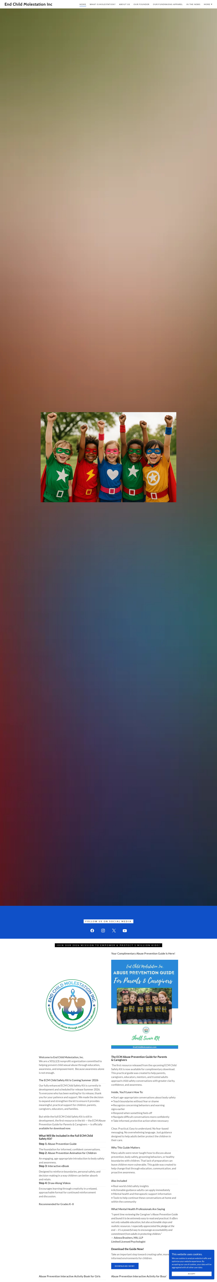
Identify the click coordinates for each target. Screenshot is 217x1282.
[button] (208, 4)
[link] (34, 5)
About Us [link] (124, 4)
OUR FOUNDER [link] (141, 4)
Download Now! (125, 1266)
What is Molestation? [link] (103, 4)
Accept (191, 1274)
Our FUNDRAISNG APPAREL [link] (168, 4)
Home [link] (83, 4)
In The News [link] (193, 4)
